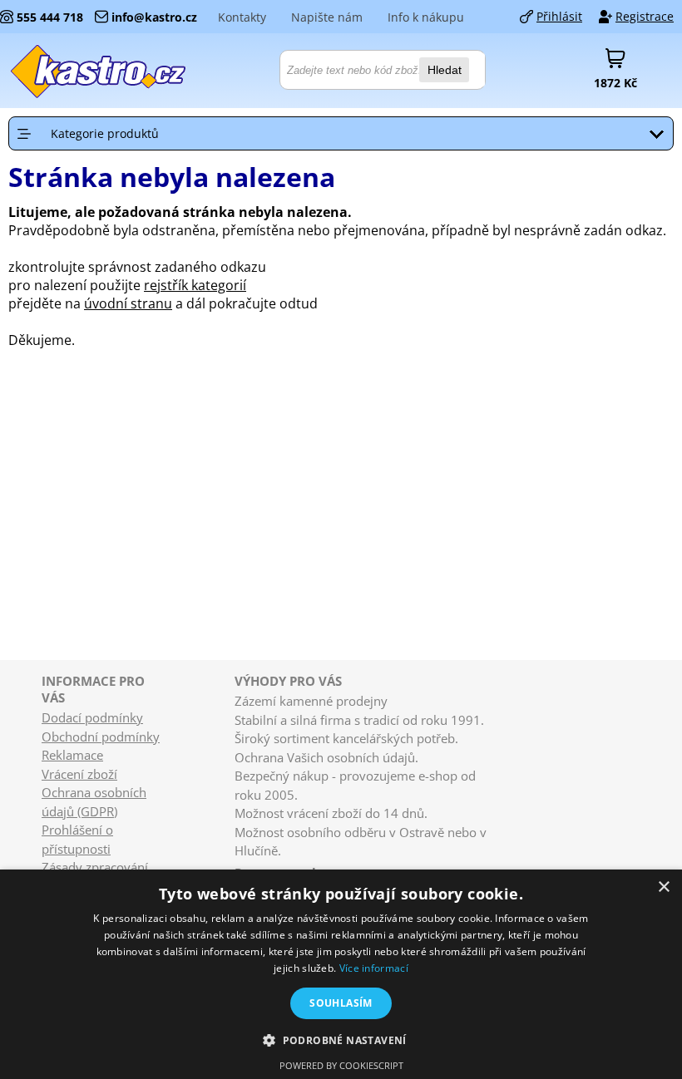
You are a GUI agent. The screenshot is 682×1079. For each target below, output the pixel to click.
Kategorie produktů (105, 133)
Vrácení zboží (79, 774)
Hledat (444, 69)
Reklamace (72, 754)
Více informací (373, 968)
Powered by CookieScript (341, 1065)
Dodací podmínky (92, 717)
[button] (341, 1039)
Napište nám (327, 17)
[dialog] (341, 974)
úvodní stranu (128, 303)
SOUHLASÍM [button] (341, 1003)
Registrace (644, 16)
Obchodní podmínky (101, 736)
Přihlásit (559, 16)
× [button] (663, 887)
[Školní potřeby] (99, 71)
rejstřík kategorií (195, 285)
